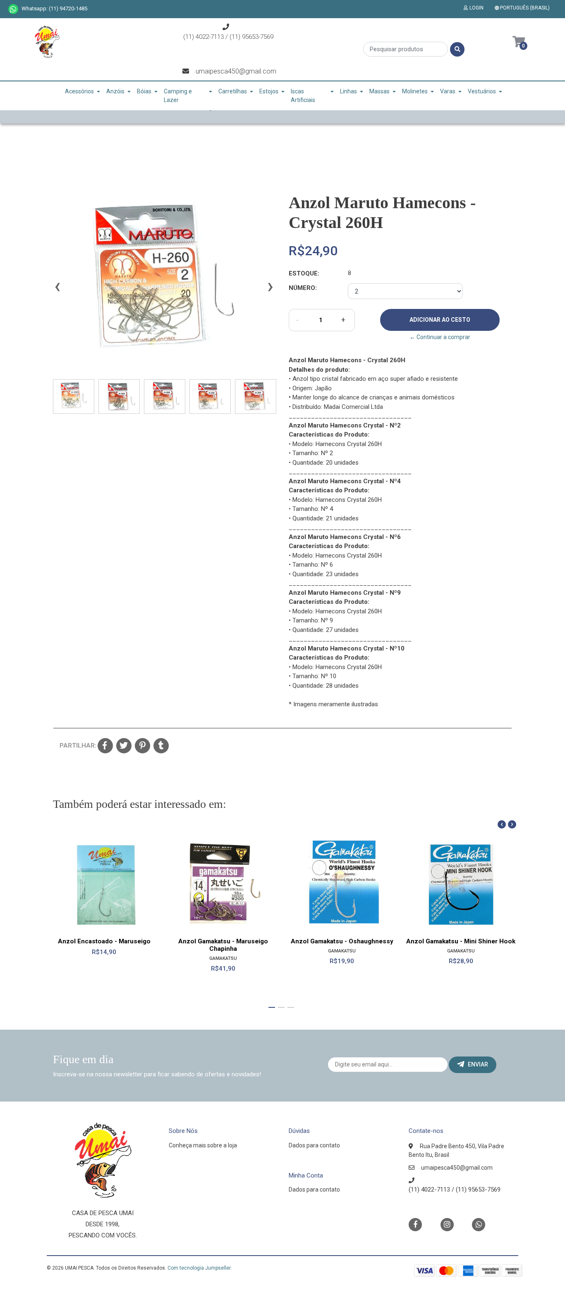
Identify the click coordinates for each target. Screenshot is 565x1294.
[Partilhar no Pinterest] (142, 746)
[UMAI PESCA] (47, 44)
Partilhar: (75, 745)
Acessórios (79, 91)
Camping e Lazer (178, 95)
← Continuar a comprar (439, 337)
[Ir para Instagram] (447, 1224)
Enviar (478, 1064)
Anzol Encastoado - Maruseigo (104, 941)
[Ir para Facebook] (415, 1224)
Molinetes (415, 91)
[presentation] (57, 290)
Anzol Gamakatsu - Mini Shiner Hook (460, 941)
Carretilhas (232, 91)
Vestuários (482, 91)
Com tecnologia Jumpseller (199, 1268)
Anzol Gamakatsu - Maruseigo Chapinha (223, 945)
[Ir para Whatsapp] (13, 9)
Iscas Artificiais (303, 95)
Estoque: (304, 273)
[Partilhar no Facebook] (105, 746)
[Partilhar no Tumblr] (161, 746)
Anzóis (115, 91)
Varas (447, 91)
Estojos (268, 91)
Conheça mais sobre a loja (203, 1145)
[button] (524, 8)
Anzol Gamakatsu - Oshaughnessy (342, 941)
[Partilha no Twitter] (124, 746)
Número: (303, 288)
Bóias (144, 91)
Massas (379, 91)
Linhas (348, 91)
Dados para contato (314, 1145)
